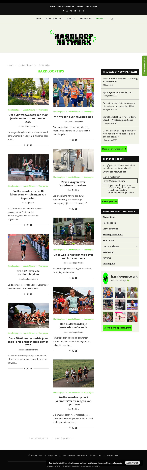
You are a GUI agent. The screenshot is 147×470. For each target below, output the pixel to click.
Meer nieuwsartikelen (112, 149)
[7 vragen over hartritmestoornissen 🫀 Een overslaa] (132, 305)
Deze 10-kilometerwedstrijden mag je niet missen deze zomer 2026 (28, 341)
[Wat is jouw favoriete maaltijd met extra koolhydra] (120, 292)
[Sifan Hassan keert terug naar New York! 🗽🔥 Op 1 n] (120, 317)
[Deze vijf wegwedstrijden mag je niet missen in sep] (120, 305)
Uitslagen (108, 252)
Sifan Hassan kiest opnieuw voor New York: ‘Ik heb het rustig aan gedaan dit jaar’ (119, 133)
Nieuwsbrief (91, 6)
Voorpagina (109, 263)
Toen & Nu (108, 240)
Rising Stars (109, 217)
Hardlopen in (109, 222)
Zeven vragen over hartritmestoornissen (73, 183)
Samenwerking (110, 228)
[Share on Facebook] (24, 145)
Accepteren (132, 463)
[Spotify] (79, 10)
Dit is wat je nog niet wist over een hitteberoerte (73, 256)
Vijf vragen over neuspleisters (73, 116)
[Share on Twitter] (28, 145)
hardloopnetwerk (30, 126)
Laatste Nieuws (25, 65)
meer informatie (116, 463)
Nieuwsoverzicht (66, 6)
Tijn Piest (75, 190)
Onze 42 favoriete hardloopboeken (28, 272)
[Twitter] (67, 10)
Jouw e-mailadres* (111, 177)
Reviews (107, 257)
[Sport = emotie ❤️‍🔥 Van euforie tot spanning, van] (132, 317)
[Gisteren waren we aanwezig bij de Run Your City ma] (132, 292)
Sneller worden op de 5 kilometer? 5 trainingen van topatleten (73, 401)
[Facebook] (63, 10)
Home (52, 6)
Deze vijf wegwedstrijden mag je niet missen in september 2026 (28, 118)
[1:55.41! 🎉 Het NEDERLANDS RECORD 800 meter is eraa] (108, 305)
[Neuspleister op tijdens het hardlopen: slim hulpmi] (108, 292)
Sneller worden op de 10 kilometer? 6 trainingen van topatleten (28, 194)
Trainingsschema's (113, 234)
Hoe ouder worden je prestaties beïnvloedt (73, 325)
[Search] (112, 19)
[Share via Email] (31, 145)
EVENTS (80, 6)
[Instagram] (71, 10)
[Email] (75, 10)
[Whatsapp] (83, 10)
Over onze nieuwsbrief (114, 171)
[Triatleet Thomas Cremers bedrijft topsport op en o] (108, 317)
